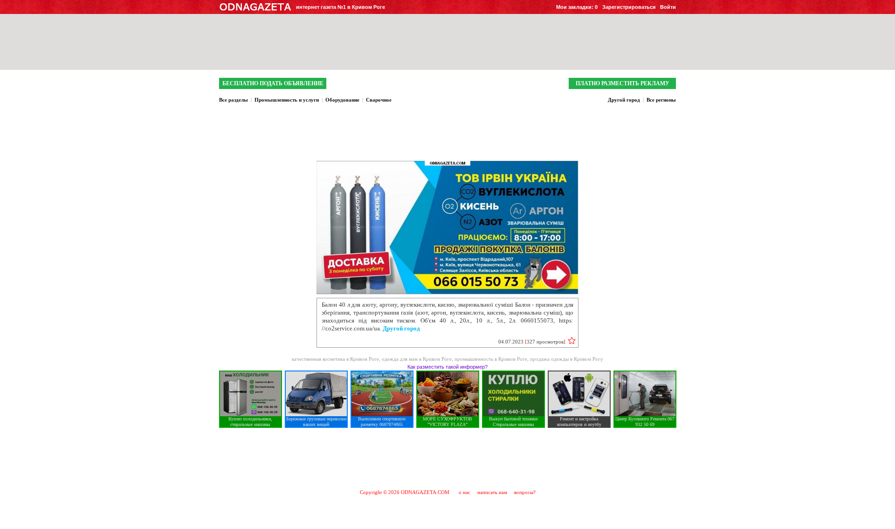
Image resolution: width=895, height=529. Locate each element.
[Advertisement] (447, 458)
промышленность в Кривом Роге (490, 359)
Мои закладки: (577, 7)
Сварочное (379, 100)
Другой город (624, 100)
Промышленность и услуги (287, 100)
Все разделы (233, 100)
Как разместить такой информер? (447, 367)
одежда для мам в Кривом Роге (417, 359)
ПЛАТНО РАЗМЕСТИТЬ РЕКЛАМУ (622, 83)
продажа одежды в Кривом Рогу (566, 359)
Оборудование (342, 100)
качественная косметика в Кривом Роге (335, 359)
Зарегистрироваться (628, 7)
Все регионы (661, 100)
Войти (668, 7)
